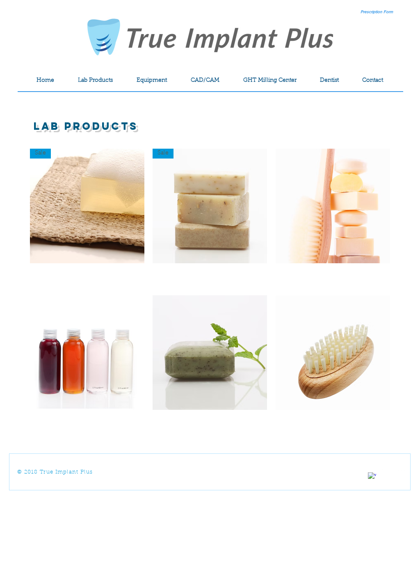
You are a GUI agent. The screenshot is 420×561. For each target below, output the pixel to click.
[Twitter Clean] (401, 472)
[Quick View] (333, 206)
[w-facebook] (372, 476)
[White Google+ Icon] (386, 472)
